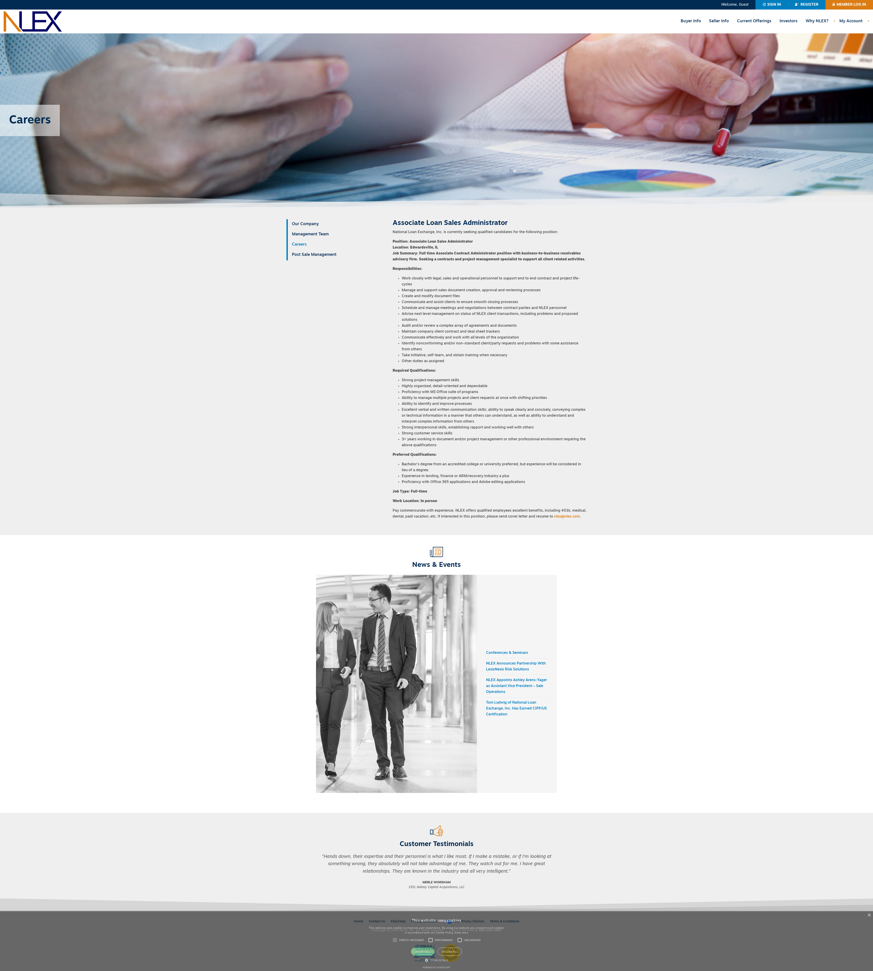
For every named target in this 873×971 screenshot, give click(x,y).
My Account (851, 21)
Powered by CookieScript (436, 967)
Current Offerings (754, 21)
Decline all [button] (450, 951)
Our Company (305, 224)
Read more (461, 932)
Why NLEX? (817, 21)
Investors (789, 21)
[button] (771, 5)
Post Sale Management (314, 255)
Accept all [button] (422, 951)
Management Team (310, 234)
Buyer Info (691, 21)
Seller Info (719, 21)
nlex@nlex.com (567, 516)
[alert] (436, 941)
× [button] (869, 915)
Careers (299, 245)
